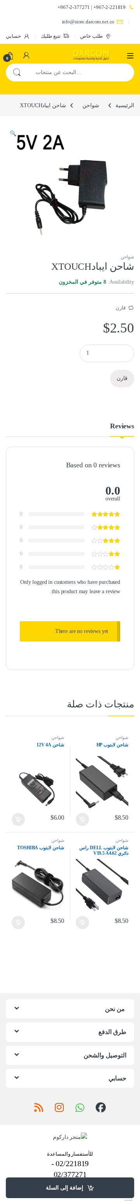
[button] (13, 133)
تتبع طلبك (51, 36)
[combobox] (81, 72)
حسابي (13, 36)
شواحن (90, 105)
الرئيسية (125, 105)
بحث (17, 72)
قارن (121, 308)
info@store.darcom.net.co (88, 22)
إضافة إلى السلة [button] (82, 819)
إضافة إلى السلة (64, 1188)
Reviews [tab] (122, 426)
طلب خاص (91, 36)
